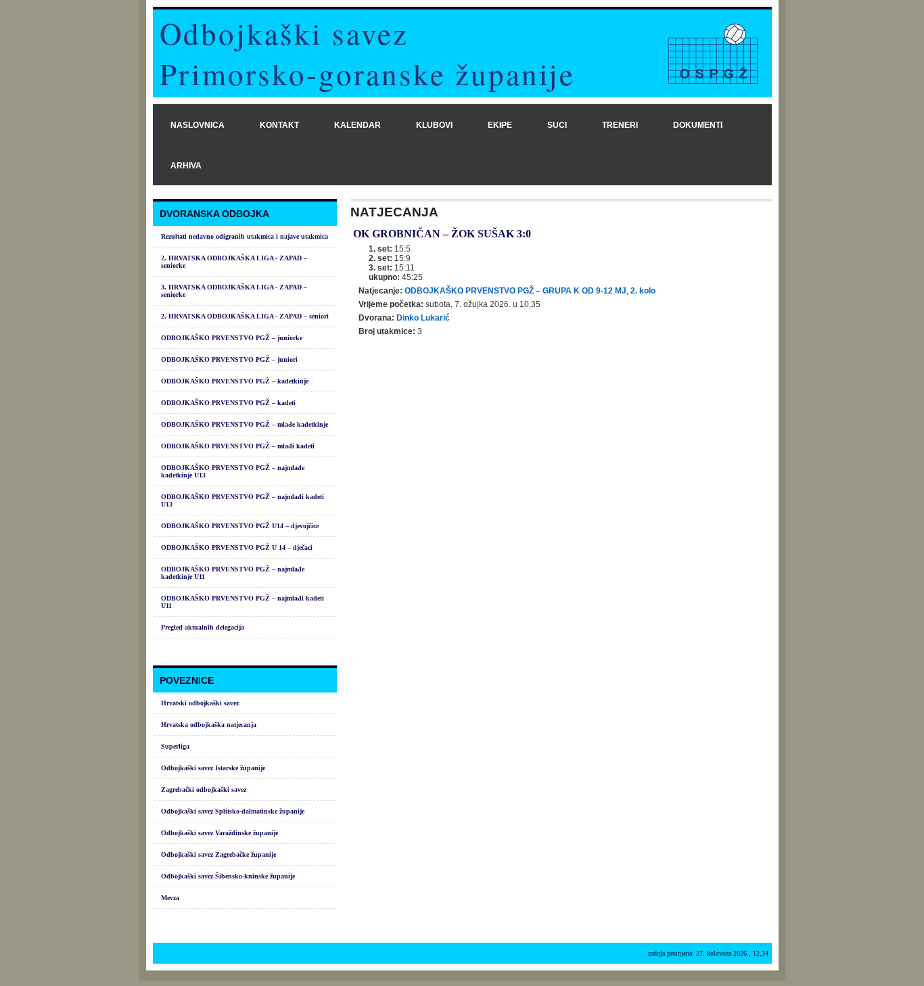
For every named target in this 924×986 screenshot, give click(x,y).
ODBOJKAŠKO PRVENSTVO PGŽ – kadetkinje (234, 381)
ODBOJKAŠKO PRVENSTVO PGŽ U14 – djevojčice (240, 526)
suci (557, 125)
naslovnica (197, 125)
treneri (620, 125)
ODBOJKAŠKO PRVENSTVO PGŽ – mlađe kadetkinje (244, 424)
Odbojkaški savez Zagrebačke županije (218, 854)
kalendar (357, 125)
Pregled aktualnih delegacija (202, 627)
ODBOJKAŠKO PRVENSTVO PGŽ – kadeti (228, 402)
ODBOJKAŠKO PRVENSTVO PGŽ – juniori (229, 359)
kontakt (279, 125)
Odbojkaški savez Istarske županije (213, 768)
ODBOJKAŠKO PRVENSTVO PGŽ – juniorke (231, 338)
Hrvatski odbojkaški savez (200, 703)
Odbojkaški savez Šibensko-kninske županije (228, 876)
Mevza (170, 897)
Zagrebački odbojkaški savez (203, 789)
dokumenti (697, 125)
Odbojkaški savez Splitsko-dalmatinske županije (232, 811)
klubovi (434, 125)
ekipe (500, 125)
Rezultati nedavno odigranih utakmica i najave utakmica (244, 236)
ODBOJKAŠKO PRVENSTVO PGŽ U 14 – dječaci (237, 547)
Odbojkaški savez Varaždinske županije (219, 833)
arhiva (186, 165)
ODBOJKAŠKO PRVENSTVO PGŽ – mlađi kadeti (238, 446)
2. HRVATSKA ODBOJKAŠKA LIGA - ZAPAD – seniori (245, 316)
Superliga (175, 746)
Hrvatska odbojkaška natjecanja (208, 724)
